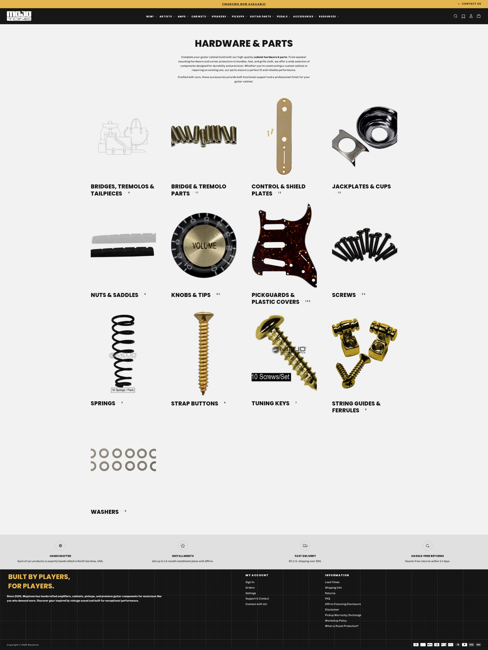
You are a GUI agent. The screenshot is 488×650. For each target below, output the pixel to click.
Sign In (250, 582)
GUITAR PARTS (260, 16)
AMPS (182, 16)
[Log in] (471, 16)
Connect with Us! (256, 604)
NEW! (150, 16)
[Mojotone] (39, 581)
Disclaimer (332, 609)
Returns (330, 593)
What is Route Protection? (342, 626)
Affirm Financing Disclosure (343, 604)
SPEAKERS (219, 16)
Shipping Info (333, 587)
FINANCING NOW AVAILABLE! (244, 4)
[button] (455, 16)
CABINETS (198, 16)
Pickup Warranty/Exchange (343, 615)
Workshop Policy (336, 620)
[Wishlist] (463, 16)
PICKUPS (238, 16)
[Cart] (478, 16)
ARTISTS (166, 16)
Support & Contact (257, 598)
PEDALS (282, 16)
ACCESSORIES (303, 16)
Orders (250, 587)
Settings (251, 593)
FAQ (327, 598)
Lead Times (332, 582)
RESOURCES (327, 16)
